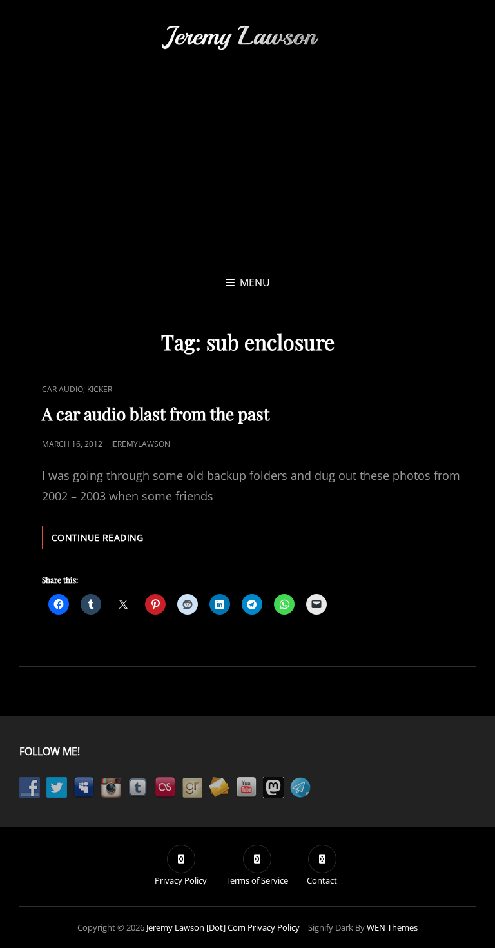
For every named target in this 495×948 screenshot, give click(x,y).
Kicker (99, 389)
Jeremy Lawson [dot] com (196, 927)
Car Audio (62, 389)
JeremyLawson (140, 444)
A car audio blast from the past (155, 413)
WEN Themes (392, 927)
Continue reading (102, 540)
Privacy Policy (274, 927)
